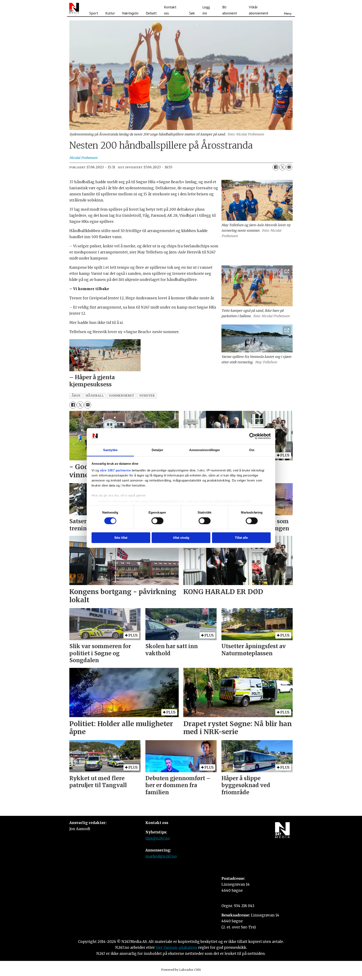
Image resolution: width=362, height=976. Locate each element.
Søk (192, 13)
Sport (93, 13)
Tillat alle (241, 537)
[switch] (157, 521)
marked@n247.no (161, 856)
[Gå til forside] (74, 8)
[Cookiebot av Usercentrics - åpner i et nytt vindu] (252, 436)
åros (76, 395)
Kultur (110, 13)
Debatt (151, 13)
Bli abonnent (229, 10)
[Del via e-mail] (289, 167)
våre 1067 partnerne (115, 470)
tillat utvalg (181, 537)
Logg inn (206, 10)
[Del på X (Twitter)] (282, 167)
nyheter (147, 395)
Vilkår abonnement (258, 10)
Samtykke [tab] (110, 450)
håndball (95, 395)
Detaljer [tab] (157, 450)
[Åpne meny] (288, 8)
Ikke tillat (120, 537)
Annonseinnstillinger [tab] (204, 450)
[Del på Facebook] (276, 167)
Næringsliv (130, 13)
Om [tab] (251, 450)
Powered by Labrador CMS (181, 970)
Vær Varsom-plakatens (176, 947)
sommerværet (121, 395)
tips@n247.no (157, 838)
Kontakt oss (170, 10)
